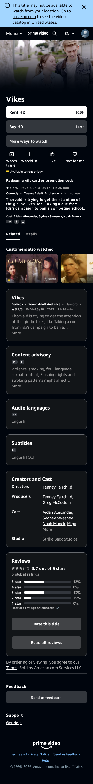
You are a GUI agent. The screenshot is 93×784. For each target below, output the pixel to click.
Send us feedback (66, 754)
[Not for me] (74, 154)
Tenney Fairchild (57, 487)
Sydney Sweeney (50, 216)
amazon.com (24, 16)
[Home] (38, 33)
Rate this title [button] (47, 623)
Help (45, 760)
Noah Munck (72, 216)
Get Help (14, 722)
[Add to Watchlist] (29, 154)
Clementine (32, 268)
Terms (11, 667)
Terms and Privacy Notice (30, 754)
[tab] (13, 234)
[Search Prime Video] (54, 33)
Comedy (12, 193)
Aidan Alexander (25, 216)
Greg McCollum (57, 502)
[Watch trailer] (11, 154)
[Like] (52, 154)
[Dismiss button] (84, 7)
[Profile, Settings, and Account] (85, 33)
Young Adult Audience (41, 193)
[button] (35, 607)
